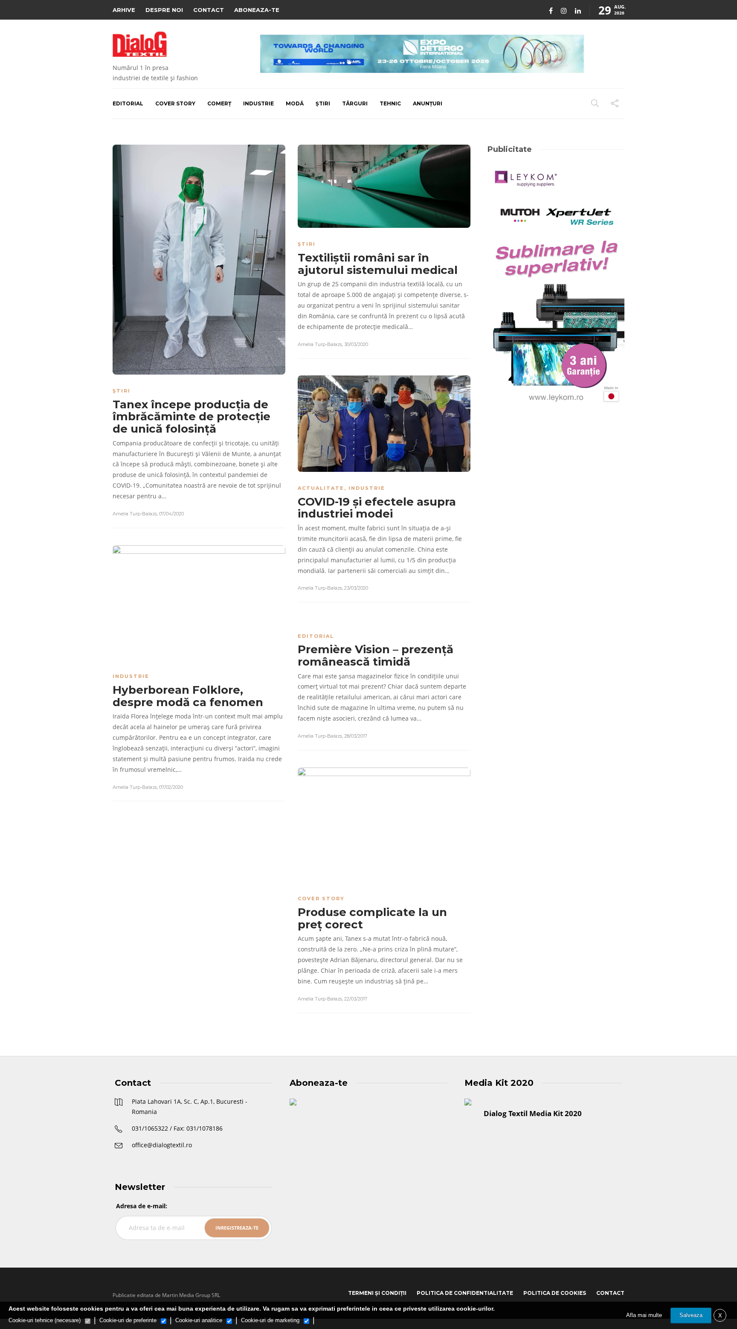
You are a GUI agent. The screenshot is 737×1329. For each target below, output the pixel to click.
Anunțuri (427, 103)
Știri (323, 103)
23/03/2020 (356, 588)
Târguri (355, 103)
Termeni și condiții (377, 1293)
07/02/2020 (171, 787)
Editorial (128, 103)
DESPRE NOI (164, 9)
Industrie (258, 103)
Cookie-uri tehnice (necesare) (45, 1320)
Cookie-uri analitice (198, 1320)
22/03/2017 (355, 999)
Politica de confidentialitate (465, 1293)
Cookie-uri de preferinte (128, 1320)
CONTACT (208, 9)
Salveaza (690, 1315)
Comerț (219, 103)
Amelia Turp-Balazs (135, 514)
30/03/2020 (356, 344)
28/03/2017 (355, 736)
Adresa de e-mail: (141, 1206)
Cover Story (175, 103)
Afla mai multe (644, 1315)
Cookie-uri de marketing (270, 1320)
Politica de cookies (554, 1293)
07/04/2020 (171, 514)
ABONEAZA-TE (256, 9)
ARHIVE (124, 9)
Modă (295, 103)
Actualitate (321, 488)
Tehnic (390, 103)
